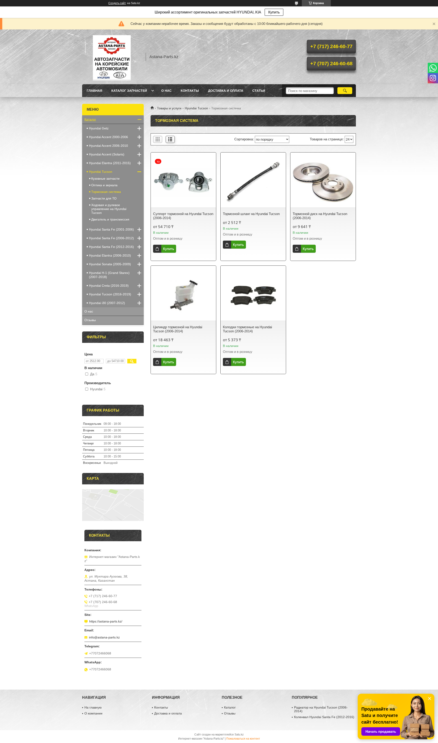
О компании (93, 713)
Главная (94, 90)
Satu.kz (239, 734)
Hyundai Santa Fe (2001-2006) (111, 229)
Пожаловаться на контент (243, 738)
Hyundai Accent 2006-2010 (108, 145)
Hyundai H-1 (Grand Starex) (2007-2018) (109, 275)
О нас (166, 90)
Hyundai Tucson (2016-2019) (110, 294)
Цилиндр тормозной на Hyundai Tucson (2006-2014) (177, 329)
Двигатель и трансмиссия (110, 219)
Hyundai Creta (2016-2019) (109, 285)
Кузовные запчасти (105, 178)
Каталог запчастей (129, 90)
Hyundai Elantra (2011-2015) (110, 163)
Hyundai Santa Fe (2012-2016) (111, 247)
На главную (93, 707)
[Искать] (344, 90)
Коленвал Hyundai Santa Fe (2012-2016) (324, 717)
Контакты (190, 90)
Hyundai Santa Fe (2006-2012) (111, 238)
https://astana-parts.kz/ (105, 621)
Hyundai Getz (99, 128)
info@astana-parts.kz (104, 637)
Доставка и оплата (225, 90)
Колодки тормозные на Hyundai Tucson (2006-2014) (247, 329)
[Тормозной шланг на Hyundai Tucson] (253, 182)
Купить (274, 12)
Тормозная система (106, 192)
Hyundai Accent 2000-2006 (108, 137)
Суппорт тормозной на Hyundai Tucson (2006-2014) (183, 216)
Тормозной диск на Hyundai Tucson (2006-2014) (320, 216)
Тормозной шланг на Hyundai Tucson (251, 214)
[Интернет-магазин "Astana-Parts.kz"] (111, 57)
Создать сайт (117, 3)
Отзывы (90, 320)
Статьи (258, 90)
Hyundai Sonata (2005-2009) (110, 264)
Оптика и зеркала (104, 185)
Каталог (90, 119)
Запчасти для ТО (104, 198)
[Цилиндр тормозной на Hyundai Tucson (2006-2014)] (183, 295)
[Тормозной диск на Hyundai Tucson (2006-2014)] (323, 182)
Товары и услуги (169, 108)
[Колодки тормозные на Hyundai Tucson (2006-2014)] (253, 295)
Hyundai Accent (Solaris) (106, 154)
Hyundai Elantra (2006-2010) (110, 255)
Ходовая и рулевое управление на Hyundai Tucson (108, 209)
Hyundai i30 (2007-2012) (107, 303)
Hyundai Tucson (196, 108)
